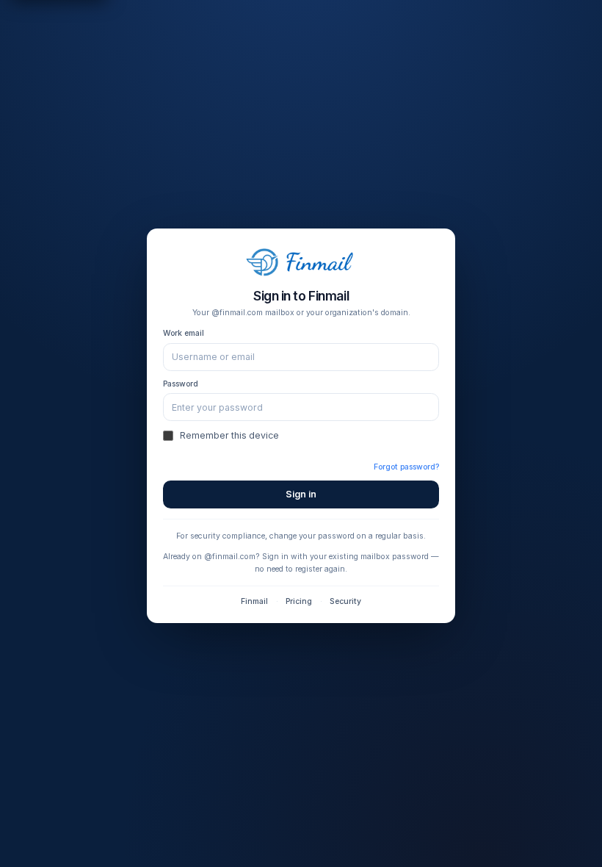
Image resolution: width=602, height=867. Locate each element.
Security (345, 601)
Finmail (254, 601)
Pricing (299, 601)
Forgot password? (406, 467)
